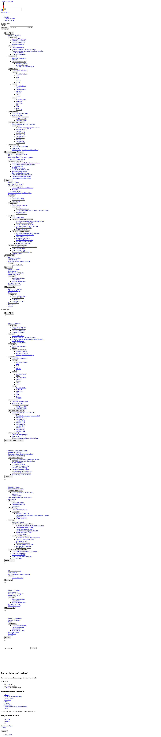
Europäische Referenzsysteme (24, 240)
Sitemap (6, 695)
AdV (17, 75)
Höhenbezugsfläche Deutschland (21, 178)
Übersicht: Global (21, 100)
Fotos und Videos (13, 303)
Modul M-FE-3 (20, 134)
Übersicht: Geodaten (18, 198)
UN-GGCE (19, 103)
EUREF (18, 94)
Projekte (11, 263)
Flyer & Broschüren (18, 298)
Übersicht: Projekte (17, 265)
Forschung (9, 256)
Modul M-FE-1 (20, 131)
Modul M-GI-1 (20, 138)
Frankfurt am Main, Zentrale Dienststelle (24, 49)
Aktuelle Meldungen (14, 291)
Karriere (8, 267)
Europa (14, 84)
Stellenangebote (13, 271)
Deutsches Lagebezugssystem (20, 173)
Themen (8, 180)
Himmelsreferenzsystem (23, 238)
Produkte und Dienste (14, 152)
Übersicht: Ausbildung (18, 278)
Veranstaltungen (13, 111)
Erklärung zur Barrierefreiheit (13, 696)
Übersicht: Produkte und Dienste (17, 154)
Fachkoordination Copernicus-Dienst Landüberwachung (32, 210)
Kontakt (6, 687)
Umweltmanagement (18, 44)
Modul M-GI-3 (20, 139)
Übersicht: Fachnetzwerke (19, 70)
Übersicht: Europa (21, 86)
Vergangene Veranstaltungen (20, 117)
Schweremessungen (21, 229)
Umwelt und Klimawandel (16, 184)
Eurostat (18, 93)
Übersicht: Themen (13, 182)
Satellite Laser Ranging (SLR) (24, 224)
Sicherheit (15, 189)
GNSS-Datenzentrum (18, 168)
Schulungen (16, 126)
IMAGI (18, 82)
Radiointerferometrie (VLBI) (24, 223)
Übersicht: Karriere (13, 269)
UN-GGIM (19, 101)
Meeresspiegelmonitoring (19, 171)
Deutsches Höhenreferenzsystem (21, 176)
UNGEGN (19, 110)
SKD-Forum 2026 (21, 119)
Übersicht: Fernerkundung (19, 205)
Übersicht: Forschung (14, 258)
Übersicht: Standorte (18, 47)
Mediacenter (10, 287)
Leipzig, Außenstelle (18, 52)
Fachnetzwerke (13, 68)
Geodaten (11, 196)
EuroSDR (19, 91)
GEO (17, 108)
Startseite (9, 686)
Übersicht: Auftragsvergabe (20, 146)
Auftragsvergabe (13, 144)
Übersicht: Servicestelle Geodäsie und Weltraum (26, 163)
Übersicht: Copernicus (22, 209)
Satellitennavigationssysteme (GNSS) (27, 226)
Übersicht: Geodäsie (18, 217)
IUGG (17, 106)
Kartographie (12, 194)
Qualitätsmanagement (18, 42)
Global (14, 98)
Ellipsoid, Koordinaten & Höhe (25, 235)
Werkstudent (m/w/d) (14, 285)
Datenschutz (8, 705)
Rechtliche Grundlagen (19, 40)
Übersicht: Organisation (19, 58)
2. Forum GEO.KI (21, 120)
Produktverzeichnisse (18, 301)
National (15, 72)
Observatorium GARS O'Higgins (22, 252)
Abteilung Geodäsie (21, 63)
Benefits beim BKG (14, 274)
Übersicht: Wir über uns (19, 39)
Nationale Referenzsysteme (24, 241)
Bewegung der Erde (21, 236)
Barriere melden (9, 698)
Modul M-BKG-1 (21, 129)
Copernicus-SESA (21, 212)
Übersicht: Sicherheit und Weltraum (22, 188)
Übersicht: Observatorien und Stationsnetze (24, 247)
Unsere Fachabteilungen (19, 61)
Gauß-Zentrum (12, 259)
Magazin (10, 306)
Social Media (12, 304)
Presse (10, 292)
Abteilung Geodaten (22, 65)
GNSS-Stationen (17, 253)
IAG (17, 105)
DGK (17, 77)
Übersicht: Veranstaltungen (20, 113)
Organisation (12, 56)
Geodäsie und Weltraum (15, 161)
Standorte (11, 46)
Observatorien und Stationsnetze (18, 245)
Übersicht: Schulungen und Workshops (23, 124)
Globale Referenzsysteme (23, 243)
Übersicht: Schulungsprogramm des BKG (28, 128)
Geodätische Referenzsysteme (21, 231)
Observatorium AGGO (18, 250)
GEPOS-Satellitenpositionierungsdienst (23, 164)
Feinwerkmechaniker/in (19, 281)
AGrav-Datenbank (17, 166)
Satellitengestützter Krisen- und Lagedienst (20, 157)
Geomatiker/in (16, 280)
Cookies (3, 727)
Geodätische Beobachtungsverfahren (23, 219)
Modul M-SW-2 (20, 143)
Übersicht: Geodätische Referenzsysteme (28, 233)
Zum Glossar (8, 734)
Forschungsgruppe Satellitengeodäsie (19, 261)
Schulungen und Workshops (16, 122)
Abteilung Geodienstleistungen (25, 66)
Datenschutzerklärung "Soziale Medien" (16, 706)
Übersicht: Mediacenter (15, 289)
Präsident (14, 59)
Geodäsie (11, 215)
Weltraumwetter (16, 191)
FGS (17, 79)
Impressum (7, 700)
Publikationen (12, 294)
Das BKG (9, 33)
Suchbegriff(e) (5, 27)
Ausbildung (12, 276)
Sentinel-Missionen (21, 214)
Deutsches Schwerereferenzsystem (22, 174)
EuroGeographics (21, 89)
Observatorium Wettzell (19, 54)
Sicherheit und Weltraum (15, 186)
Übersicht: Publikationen (19, 296)
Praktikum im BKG (14, 283)
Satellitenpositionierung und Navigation (19, 193)
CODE (18, 87)
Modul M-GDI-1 (21, 136)
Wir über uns (12, 37)
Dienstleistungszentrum (15, 156)
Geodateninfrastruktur (18, 200)
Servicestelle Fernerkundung (16, 159)
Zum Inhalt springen (7, 1)
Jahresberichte (16, 299)
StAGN (18, 96)
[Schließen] (5, 479)
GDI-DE (18, 80)
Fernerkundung (13, 203)
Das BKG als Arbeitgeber (15, 273)
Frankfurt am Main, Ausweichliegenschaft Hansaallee (27, 51)
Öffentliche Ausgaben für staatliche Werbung (25, 150)
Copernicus (16, 207)
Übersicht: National (21, 74)
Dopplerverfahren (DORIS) (24, 228)
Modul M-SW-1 (20, 141)
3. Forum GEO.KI (17, 115)
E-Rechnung (15, 148)
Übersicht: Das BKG (14, 35)
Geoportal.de (16, 201)
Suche (8, 684)
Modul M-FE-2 (20, 133)
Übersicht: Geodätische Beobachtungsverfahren (30, 221)
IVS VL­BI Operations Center (20, 169)
